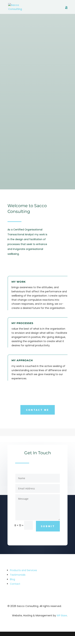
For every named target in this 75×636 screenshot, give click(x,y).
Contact (15, 584)
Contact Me (37, 409)
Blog (12, 579)
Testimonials (17, 575)
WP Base (62, 615)
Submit (48, 526)
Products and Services (23, 570)
